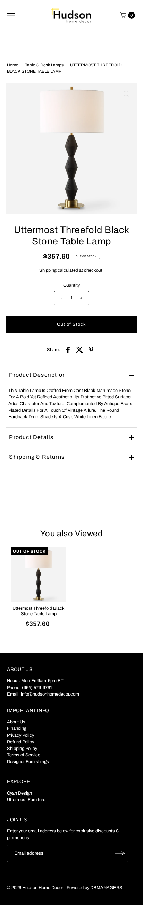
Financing (16, 728)
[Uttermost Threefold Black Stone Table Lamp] (38, 575)
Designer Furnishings (28, 761)
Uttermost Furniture (26, 799)
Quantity (71, 285)
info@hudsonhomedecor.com (50, 694)
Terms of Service (23, 755)
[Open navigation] (11, 15)
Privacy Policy (20, 735)
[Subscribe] (119, 853)
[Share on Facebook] (68, 349)
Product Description (37, 375)
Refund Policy (20, 742)
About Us (16, 721)
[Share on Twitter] (79, 349)
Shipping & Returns (37, 457)
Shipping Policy (22, 748)
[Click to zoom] (126, 93)
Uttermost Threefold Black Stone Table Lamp (38, 611)
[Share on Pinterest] (91, 349)
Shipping (48, 270)
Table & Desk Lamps (44, 65)
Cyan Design (19, 793)
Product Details (31, 437)
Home (12, 65)
